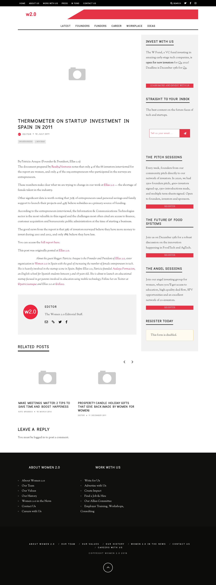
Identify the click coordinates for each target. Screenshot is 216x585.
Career (116, 25)
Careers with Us (31, 511)
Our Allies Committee (98, 501)
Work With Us (50, 3)
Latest (66, 25)
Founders (83, 25)
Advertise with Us (95, 486)
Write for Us (92, 481)
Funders (101, 25)
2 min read (40, 142)
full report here (50, 243)
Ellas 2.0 (109, 185)
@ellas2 (59, 284)
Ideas (151, 25)
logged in (39, 438)
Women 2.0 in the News (36, 501)
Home (22, 3)
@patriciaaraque (27, 284)
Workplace (135, 25)
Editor (27, 134)
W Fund (75, 3)
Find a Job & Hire (95, 496)
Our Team (28, 486)
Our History (29, 496)
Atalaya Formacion (123, 269)
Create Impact (92, 491)
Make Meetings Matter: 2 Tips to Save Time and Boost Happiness (44, 404)
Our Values (29, 491)
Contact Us (89, 3)
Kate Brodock (25, 412)
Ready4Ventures (61, 167)
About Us (34, 3)
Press (65, 3)
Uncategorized (25, 142)
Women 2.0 (41, 264)
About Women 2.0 (33, 481)
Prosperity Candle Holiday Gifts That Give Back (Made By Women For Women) (106, 406)
